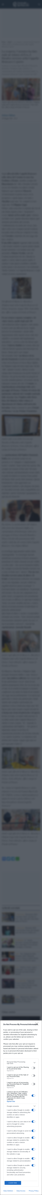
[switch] (33, 1068)
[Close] (38, 1024)
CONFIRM (13, 1183)
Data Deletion (8, 1191)
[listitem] (21, 1062)
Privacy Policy (34, 1191)
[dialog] (21, 1107)
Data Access (21, 1191)
